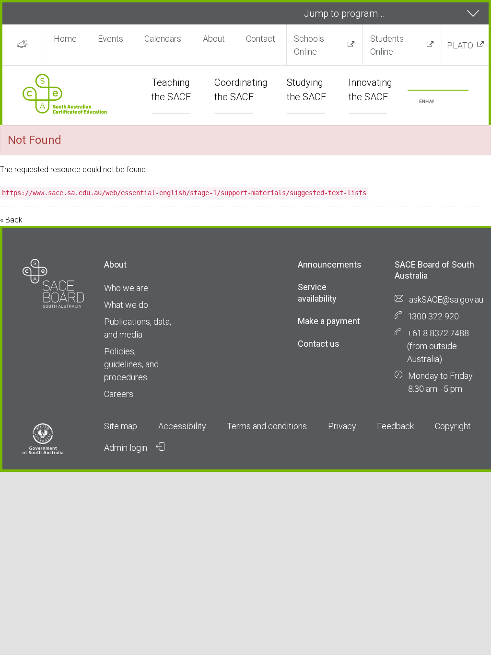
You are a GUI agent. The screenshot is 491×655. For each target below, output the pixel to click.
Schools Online (309, 45)
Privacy (342, 426)
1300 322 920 (433, 316)
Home (65, 39)
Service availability (317, 292)
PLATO (460, 45)
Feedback (395, 426)
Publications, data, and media (137, 327)
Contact (260, 39)
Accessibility (182, 426)
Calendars (162, 39)
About (214, 39)
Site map (120, 426)
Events (110, 39)
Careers (118, 394)
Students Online (387, 45)
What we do (126, 305)
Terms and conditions (267, 426)
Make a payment (329, 321)
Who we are (126, 288)
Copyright (453, 426)
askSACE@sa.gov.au (446, 299)
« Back (11, 219)
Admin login (126, 448)
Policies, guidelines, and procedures (131, 364)
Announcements (330, 264)
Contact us (318, 344)
